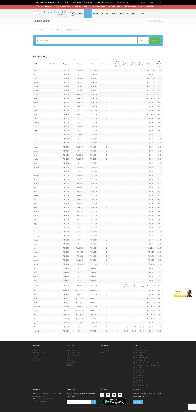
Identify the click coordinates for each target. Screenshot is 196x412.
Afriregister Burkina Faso (140, 357)
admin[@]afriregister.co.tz (48, 2)
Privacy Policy (37, 360)
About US (36, 350)
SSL (101, 13)
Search (154, 40)
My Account (124, 13)
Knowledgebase (105, 350)
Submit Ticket (104, 352)
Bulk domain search (73, 352)
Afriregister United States (141, 385)
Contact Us (36, 355)
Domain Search (40, 30)
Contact (133, 13)
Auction (141, 13)
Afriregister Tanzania (139, 377)
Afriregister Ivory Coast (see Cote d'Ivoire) (146, 365)
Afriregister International (140, 350)
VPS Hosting (70, 365)
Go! (93, 402)
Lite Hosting (70, 357)
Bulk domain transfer (73, 355)
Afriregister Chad (138, 380)
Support (115, 13)
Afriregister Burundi (139, 360)
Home (81, 13)
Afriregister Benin (138, 355)
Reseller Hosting (72, 362)
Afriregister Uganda (139, 382)
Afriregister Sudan (138, 375)
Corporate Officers (39, 352)
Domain (87, 13)
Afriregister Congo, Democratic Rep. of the (146, 362)
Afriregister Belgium (139, 352)
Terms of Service (38, 357)
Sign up (143, 2)
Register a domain (72, 350)
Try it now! (138, 402)
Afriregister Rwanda (139, 370)
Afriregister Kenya (138, 367)
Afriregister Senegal (139, 372)
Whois (107, 13)
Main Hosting (71, 360)
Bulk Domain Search (55, 30)
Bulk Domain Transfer (73, 30)
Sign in (151, 2)
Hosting (95, 13)
